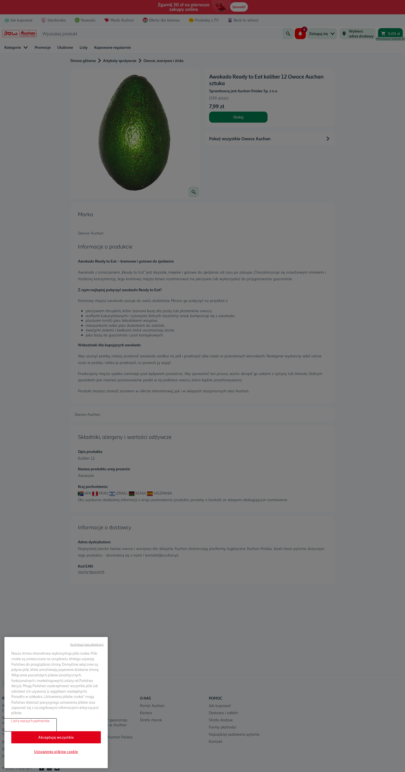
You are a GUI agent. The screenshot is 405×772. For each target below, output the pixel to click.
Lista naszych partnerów (30, 721)
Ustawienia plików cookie (56, 751)
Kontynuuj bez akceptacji (87, 644)
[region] (56, 702)
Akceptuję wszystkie (56, 737)
